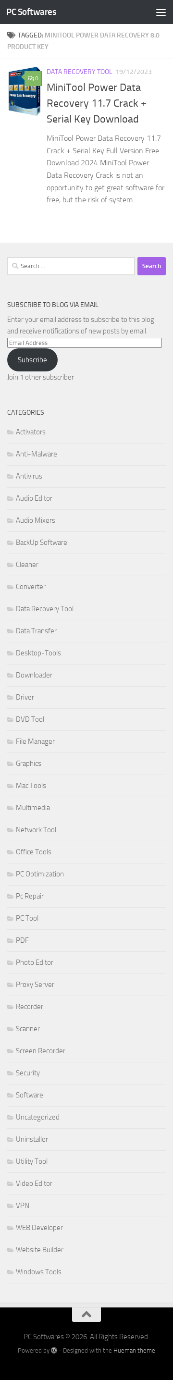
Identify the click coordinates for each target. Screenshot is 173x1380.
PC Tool (27, 918)
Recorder (29, 1006)
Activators (31, 432)
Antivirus (29, 476)
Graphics (28, 763)
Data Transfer (36, 631)
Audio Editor (34, 498)
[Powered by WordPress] (54, 1350)
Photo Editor (34, 962)
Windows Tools (39, 1272)
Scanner (28, 1028)
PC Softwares (31, 11)
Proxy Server (35, 984)
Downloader (34, 675)
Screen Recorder (40, 1051)
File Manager (35, 741)
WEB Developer (39, 1227)
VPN (22, 1205)
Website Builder (39, 1249)
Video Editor (34, 1183)
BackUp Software (41, 542)
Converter (31, 586)
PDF (22, 940)
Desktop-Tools (38, 653)
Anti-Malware (36, 454)
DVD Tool (30, 719)
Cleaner (27, 564)
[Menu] (161, 12)
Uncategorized (38, 1117)
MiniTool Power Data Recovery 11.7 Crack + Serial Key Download (97, 103)
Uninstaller (32, 1139)
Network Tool (36, 830)
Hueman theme (134, 1350)
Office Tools (33, 852)
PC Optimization (40, 874)
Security (28, 1073)
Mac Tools (31, 785)
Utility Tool (32, 1161)
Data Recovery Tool (79, 72)
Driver (25, 697)
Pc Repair (30, 896)
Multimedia (33, 807)
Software (29, 1095)
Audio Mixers (35, 520)
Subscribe (32, 360)
